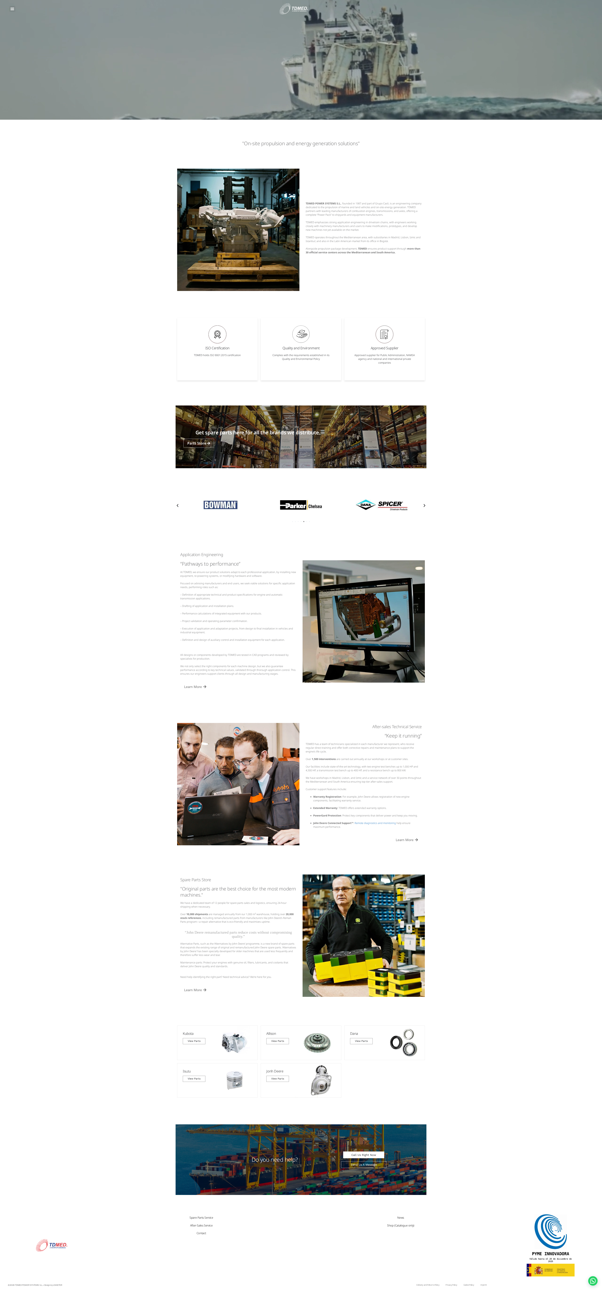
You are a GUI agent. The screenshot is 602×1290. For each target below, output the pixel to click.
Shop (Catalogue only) (400, 1225)
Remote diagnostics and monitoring (375, 823)
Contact (201, 1233)
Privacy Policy (451, 1285)
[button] (12, 9)
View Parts (194, 1040)
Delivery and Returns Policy (427, 1285)
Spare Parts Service (201, 1217)
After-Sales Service (201, 1225)
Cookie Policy (468, 1285)
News (400, 1217)
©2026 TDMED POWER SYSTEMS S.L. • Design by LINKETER (35, 1285)
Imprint (483, 1285)
